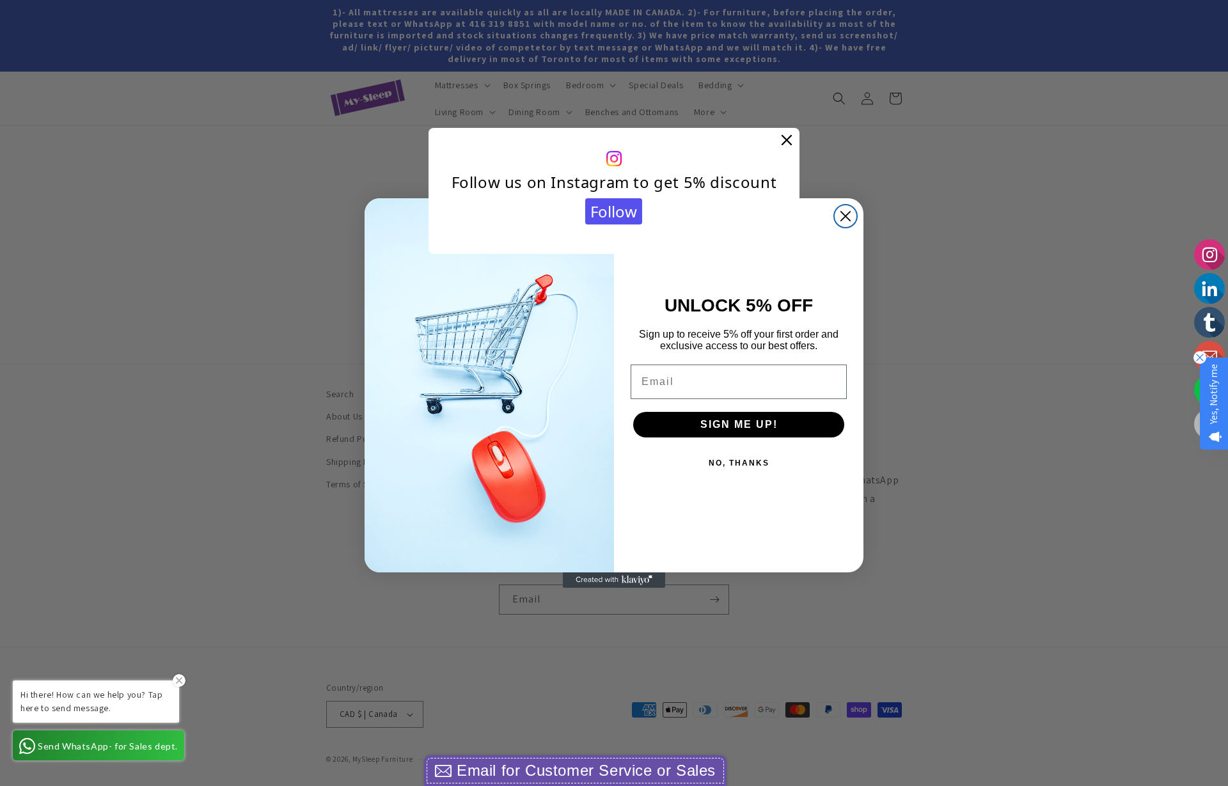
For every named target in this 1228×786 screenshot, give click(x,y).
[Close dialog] (845, 216)
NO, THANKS (739, 463)
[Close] (786, 140)
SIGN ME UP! (739, 424)
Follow (613, 211)
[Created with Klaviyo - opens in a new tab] (614, 580)
